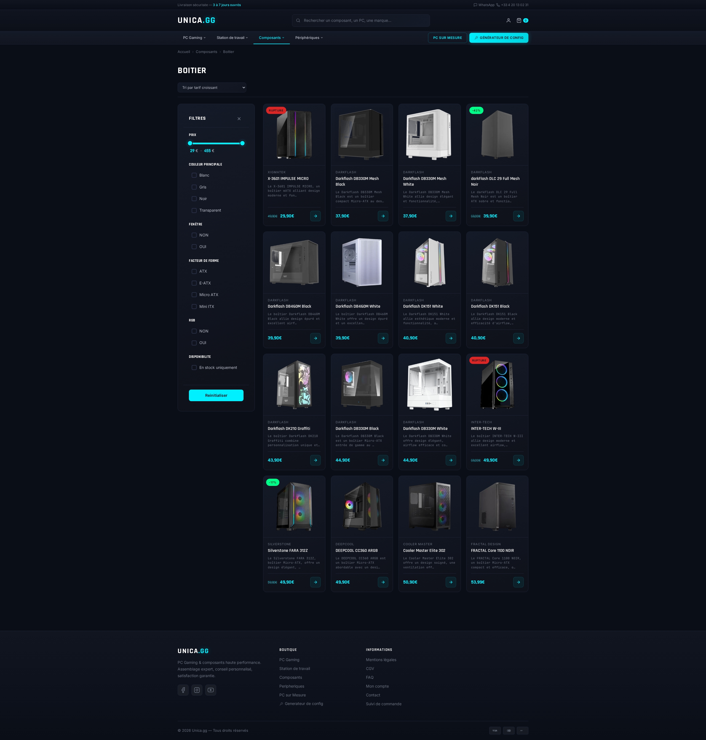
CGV (370, 668)
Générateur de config (501, 38)
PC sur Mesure (447, 38)
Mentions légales (381, 659)
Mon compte (377, 686)
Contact (373, 695)
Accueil (184, 51)
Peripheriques (291, 686)
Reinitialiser (216, 395)
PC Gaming (192, 37)
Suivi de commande (384, 703)
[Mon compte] (508, 20)
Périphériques (307, 37)
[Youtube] (210, 690)
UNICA (197, 20)
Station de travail (230, 37)
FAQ (370, 677)
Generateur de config (304, 703)
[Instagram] (196, 690)
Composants (270, 37)
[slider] (190, 143)
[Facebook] (183, 690)
